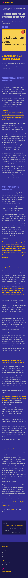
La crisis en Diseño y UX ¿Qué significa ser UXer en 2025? (15, 529)
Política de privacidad (6, 562)
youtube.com (13, 115)
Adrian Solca (7, 502)
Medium (12, 509)
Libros (3, 552)
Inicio (3, 6)
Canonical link (6, 505)
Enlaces (3, 554)
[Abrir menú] (24, 2)
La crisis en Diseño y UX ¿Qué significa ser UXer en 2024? (13, 526)
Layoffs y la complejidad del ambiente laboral (15, 532)
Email (3, 556)
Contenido (8, 6)
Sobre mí (4, 549)
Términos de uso (5, 564)
